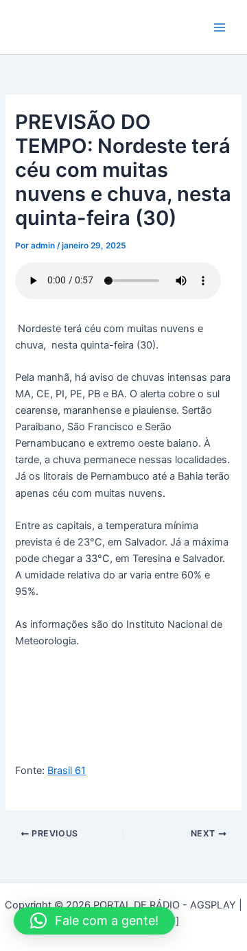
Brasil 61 (66, 770)
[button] (94, 921)
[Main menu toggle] (219, 26)
